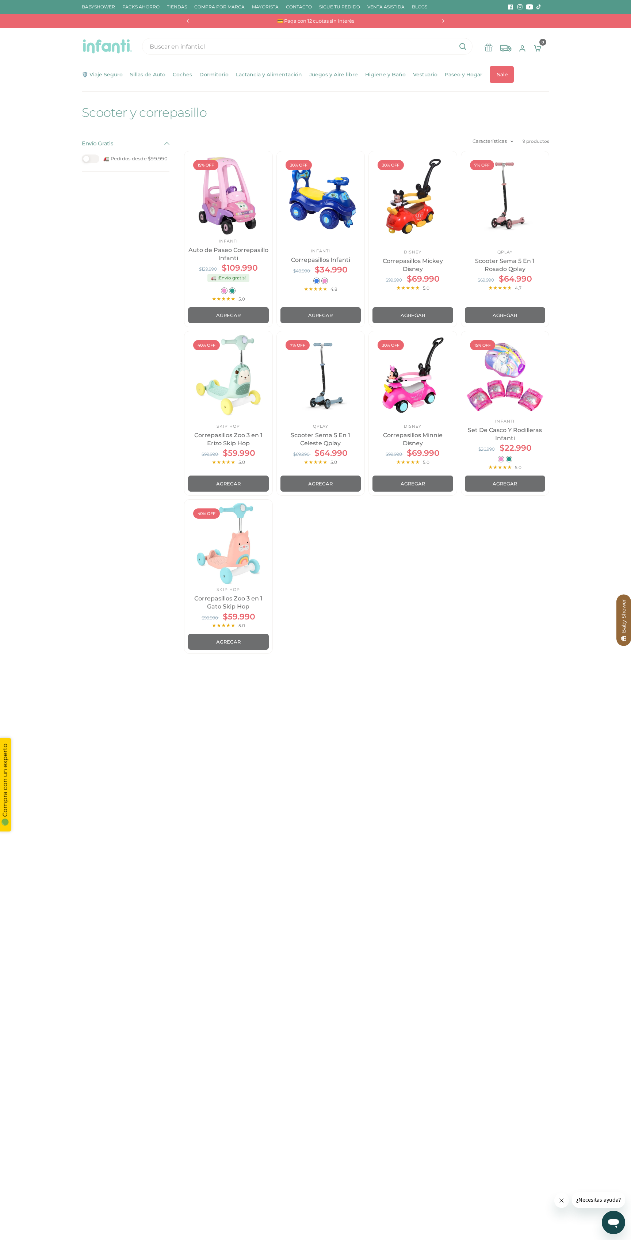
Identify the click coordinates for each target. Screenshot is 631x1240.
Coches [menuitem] (182, 74)
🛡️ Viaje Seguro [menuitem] (102, 74)
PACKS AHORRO (141, 6)
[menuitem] (100, 6)
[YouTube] (529, 7)
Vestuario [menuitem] (425, 74)
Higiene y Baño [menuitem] (385, 74)
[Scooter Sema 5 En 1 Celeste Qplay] (320, 375)
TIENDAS (177, 6)
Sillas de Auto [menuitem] (147, 74)
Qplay (505, 252)
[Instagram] (520, 7)
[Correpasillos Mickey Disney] (412, 195)
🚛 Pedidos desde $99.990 (135, 158)
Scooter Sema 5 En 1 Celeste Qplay (320, 439)
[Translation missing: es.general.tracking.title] (505, 46)
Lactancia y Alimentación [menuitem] (269, 74)
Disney (413, 252)
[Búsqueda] (462, 46)
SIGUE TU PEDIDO (339, 6)
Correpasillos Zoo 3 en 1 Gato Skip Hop (228, 602)
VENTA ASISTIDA (386, 6)
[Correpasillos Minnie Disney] (412, 375)
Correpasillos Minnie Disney (413, 439)
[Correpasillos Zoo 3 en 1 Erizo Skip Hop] (228, 375)
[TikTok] (539, 7)
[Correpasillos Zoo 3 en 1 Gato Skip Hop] (228, 543)
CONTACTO (299, 6)
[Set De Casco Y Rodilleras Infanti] (505, 375)
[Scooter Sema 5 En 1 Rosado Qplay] (505, 195)
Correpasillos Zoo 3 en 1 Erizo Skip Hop (228, 439)
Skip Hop (228, 426)
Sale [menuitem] (502, 74)
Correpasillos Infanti (320, 259)
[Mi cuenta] (522, 46)
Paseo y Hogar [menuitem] (463, 74)
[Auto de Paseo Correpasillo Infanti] (228, 195)
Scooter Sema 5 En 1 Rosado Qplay (505, 264)
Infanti (228, 241)
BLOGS (419, 6)
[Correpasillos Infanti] (320, 195)
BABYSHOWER (98, 6)
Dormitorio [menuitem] (214, 74)
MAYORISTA (265, 6)
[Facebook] (510, 7)
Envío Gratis (97, 143)
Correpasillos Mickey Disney (413, 264)
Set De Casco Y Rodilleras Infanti (505, 434)
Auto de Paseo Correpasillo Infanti (228, 254)
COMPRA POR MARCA (219, 6)
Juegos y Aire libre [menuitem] (333, 74)
